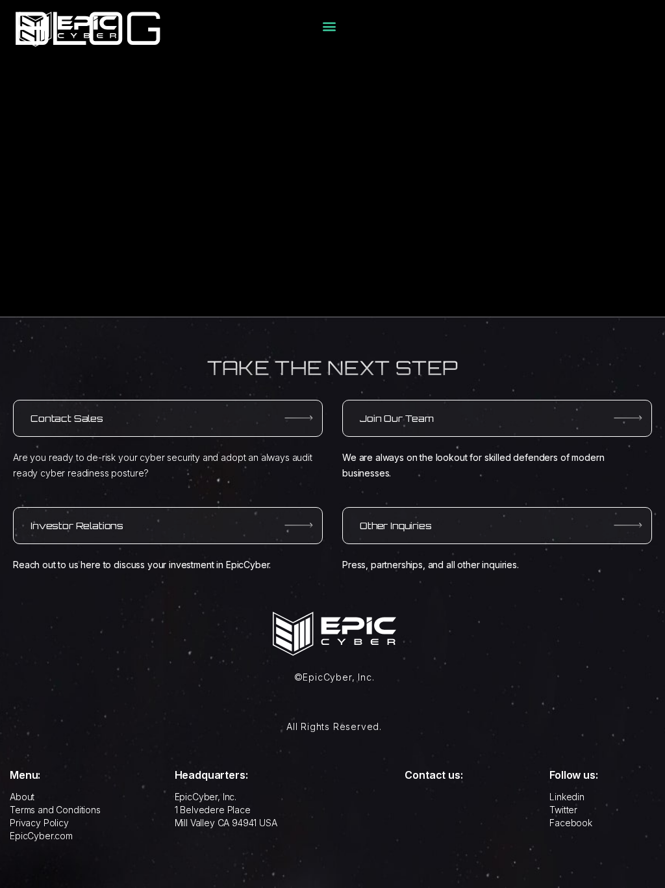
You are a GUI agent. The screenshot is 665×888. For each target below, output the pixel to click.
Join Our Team (397, 418)
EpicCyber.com (41, 835)
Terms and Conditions (55, 809)
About (22, 796)
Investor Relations (77, 525)
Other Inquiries (396, 525)
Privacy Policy (39, 822)
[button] (329, 26)
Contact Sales (67, 418)
